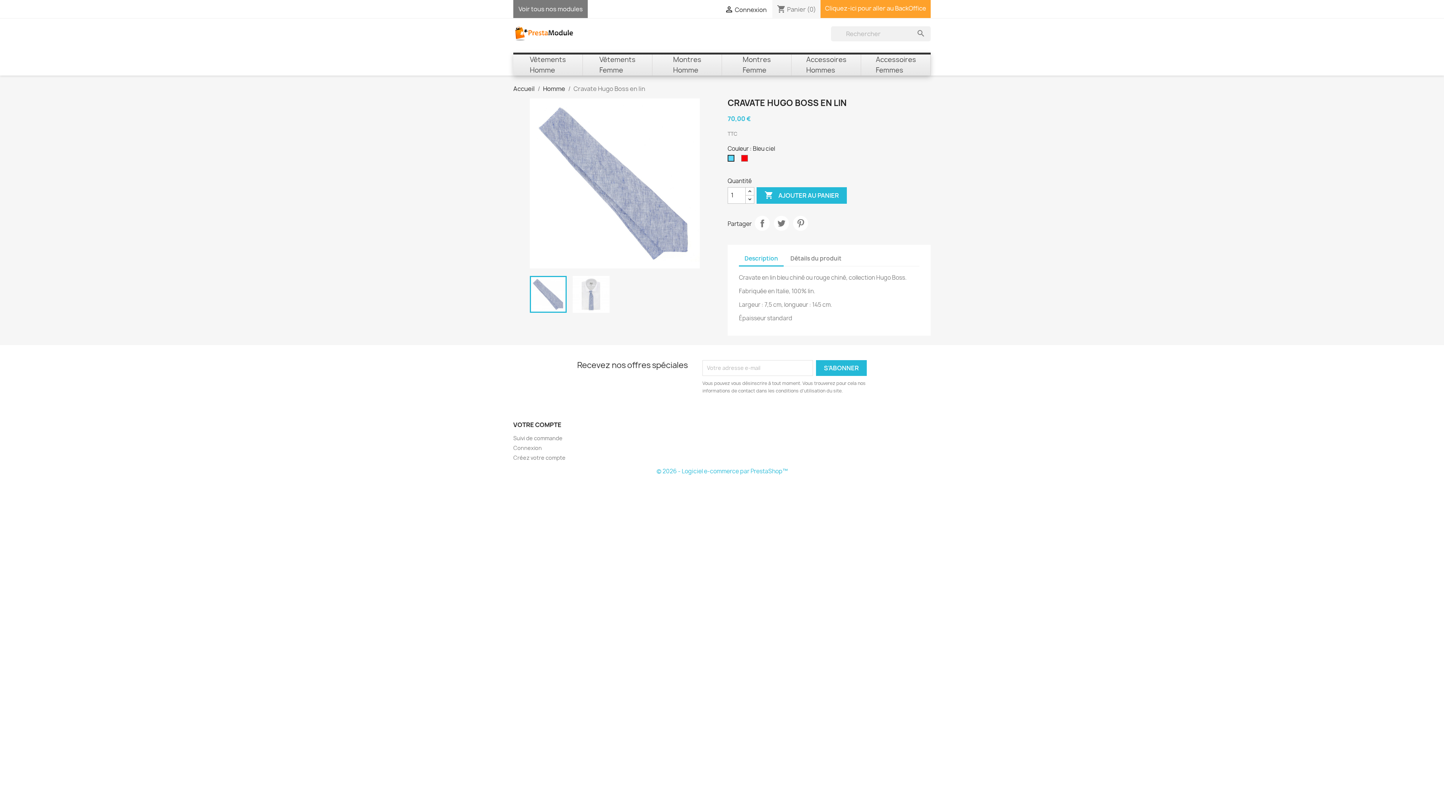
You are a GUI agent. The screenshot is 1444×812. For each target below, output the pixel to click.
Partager (762, 223)
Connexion (527, 447)
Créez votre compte (539, 457)
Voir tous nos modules (551, 9)
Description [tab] (761, 258)
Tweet (781, 223)
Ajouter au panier (801, 195)
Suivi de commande (538, 438)
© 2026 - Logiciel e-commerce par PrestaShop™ (722, 471)
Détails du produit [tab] (816, 258)
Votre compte (537, 425)
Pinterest (800, 223)
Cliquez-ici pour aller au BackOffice (875, 8)
